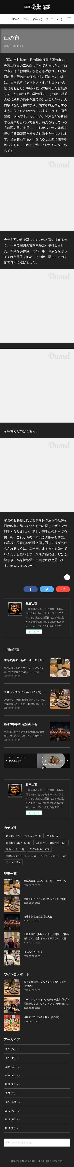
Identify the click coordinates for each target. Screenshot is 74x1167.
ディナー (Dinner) (32, 19)
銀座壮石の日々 (18, 842)
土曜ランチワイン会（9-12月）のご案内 (29, 692)
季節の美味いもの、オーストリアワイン (29, 660)
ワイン (13, 862)
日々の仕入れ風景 (33, 951)
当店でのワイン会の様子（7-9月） (42, 1017)
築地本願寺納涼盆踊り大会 (20, 724)
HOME (15, 19)
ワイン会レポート (53, 855)
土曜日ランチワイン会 (21, 855)
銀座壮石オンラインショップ (23, 835)
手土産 (53, 835)
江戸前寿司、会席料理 (51, 842)
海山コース (15, 849)
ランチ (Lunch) (54, 19)
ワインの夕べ (39, 849)
